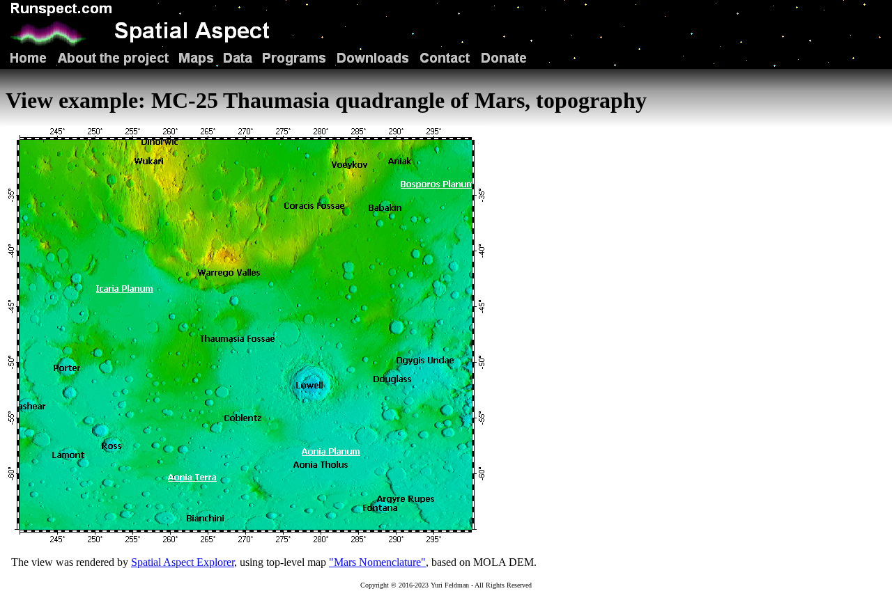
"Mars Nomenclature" (377, 562)
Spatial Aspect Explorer (182, 562)
